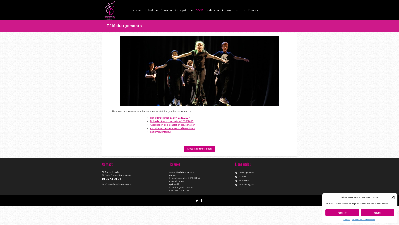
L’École (149, 10)
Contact (253, 10)
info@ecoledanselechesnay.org (116, 183)
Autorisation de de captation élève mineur (172, 128)
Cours (165, 10)
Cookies (347, 219)
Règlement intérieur (160, 131)
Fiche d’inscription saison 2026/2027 (170, 117)
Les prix (240, 10)
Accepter (342, 212)
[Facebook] (201, 200)
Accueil (137, 10)
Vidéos (211, 10)
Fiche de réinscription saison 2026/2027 (171, 121)
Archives (242, 176)
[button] (392, 197)
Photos (226, 10)
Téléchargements (246, 172)
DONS (200, 10)
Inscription (182, 10)
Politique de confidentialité (363, 219)
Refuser (377, 212)
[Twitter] (197, 200)
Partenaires (243, 180)
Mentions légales (246, 184)
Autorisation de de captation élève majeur (172, 124)
